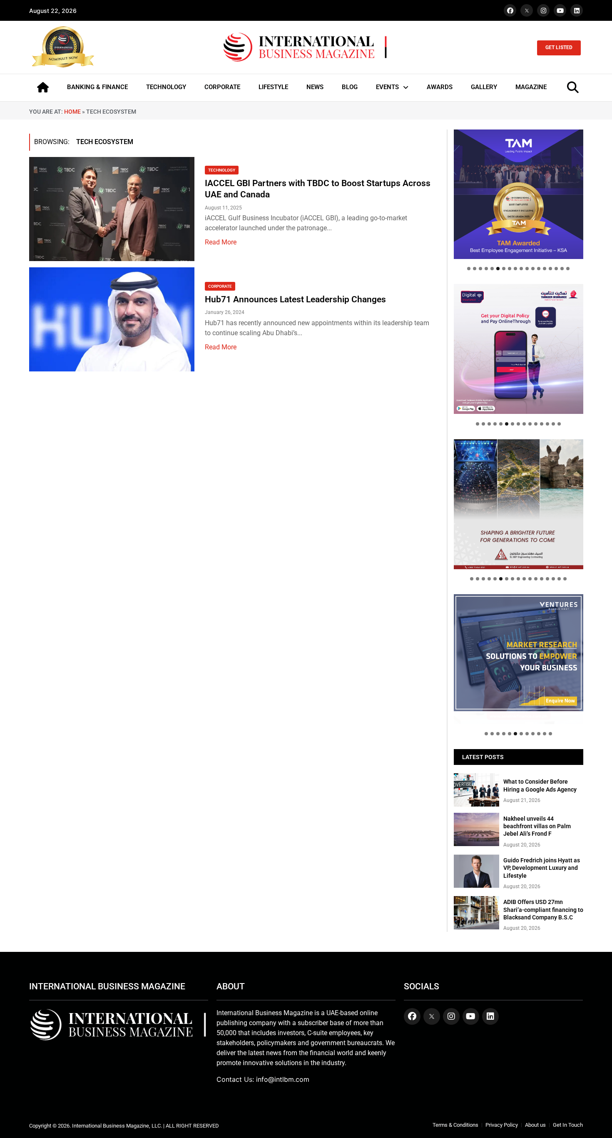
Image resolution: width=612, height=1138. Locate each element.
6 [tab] (498, 268)
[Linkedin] (576, 10)
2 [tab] (474, 268)
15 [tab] (550, 268)
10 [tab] (521, 268)
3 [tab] (480, 268)
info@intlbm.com (282, 1079)
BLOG (350, 87)
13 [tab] (538, 268)
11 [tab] (527, 268)
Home (72, 111)
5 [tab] (492, 268)
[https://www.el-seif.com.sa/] (518, 504)
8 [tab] (509, 268)
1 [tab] (468, 268)
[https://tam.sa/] (518, 194)
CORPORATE (222, 87)
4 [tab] (486, 268)
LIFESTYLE (273, 87)
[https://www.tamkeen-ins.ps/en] (518, 348)
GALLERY (484, 87)
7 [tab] (503, 268)
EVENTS (387, 87)
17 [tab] (562, 268)
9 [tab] (515, 268)
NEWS (314, 87)
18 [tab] (568, 268)
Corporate (220, 286)
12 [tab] (533, 268)
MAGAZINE (531, 87)
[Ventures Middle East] (518, 652)
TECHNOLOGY (166, 87)
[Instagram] (543, 10)
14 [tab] (544, 268)
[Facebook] (510, 10)
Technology (221, 170)
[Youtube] (560, 10)
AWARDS (440, 87)
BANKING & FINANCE (97, 87)
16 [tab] (556, 268)
